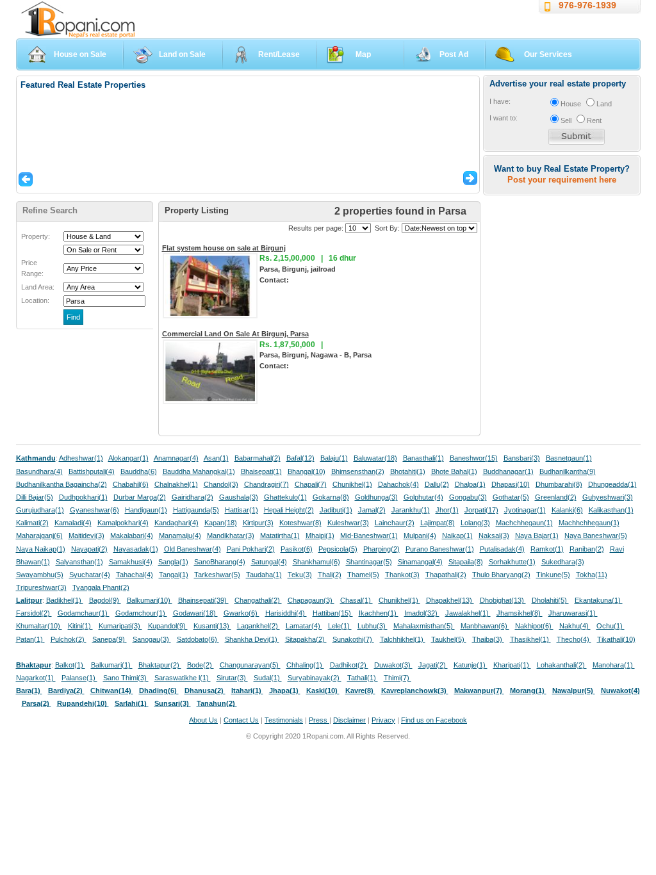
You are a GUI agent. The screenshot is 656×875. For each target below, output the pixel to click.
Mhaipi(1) (320, 535)
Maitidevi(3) (86, 535)
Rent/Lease (279, 54)
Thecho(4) (574, 639)
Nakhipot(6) (534, 626)
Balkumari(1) (112, 665)
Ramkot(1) (547, 549)
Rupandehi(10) (83, 703)
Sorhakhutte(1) (512, 562)
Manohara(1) (614, 665)
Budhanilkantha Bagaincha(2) (61, 484)
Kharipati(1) (512, 665)
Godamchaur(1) (84, 613)
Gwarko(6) (241, 613)
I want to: (503, 118)
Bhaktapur (33, 665)
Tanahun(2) (217, 703)
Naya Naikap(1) (40, 549)
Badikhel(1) (64, 600)
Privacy (383, 720)
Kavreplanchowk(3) (414, 690)
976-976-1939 (587, 5)
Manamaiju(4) (180, 535)
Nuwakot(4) (620, 690)
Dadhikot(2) (349, 665)
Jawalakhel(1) (468, 613)
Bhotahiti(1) (407, 471)
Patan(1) (30, 639)
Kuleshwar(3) (348, 523)
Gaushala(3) (238, 497)
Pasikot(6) (297, 549)
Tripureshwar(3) (41, 587)
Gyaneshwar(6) (94, 510)
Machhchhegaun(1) (589, 523)
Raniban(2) (587, 549)
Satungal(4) (269, 562)
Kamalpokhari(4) (123, 523)
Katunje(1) (471, 665)
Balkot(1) (70, 665)
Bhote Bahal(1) (454, 471)
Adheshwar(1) (81, 458)
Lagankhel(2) (258, 626)
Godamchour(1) (141, 613)
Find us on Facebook (434, 720)
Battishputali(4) (92, 471)
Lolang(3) (475, 523)
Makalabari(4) (131, 535)
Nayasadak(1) (135, 549)
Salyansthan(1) (79, 562)
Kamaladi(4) (73, 523)
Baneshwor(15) (474, 458)
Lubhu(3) (372, 626)
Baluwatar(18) (375, 458)
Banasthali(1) (423, 458)
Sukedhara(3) (562, 562)
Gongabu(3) (468, 497)
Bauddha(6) (138, 471)
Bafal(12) (300, 458)
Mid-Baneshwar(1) (369, 535)
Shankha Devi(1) (252, 639)
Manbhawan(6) (485, 626)
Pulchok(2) (68, 639)
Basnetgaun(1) (569, 458)
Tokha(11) (591, 574)
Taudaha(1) (264, 574)
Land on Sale (182, 54)
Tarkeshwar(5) (217, 574)
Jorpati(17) (481, 510)
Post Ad (453, 54)
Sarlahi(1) (132, 703)
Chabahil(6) (131, 484)
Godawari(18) (195, 613)
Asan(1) (216, 458)
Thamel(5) (363, 574)
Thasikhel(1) (530, 639)
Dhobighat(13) (503, 600)
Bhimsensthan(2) (357, 471)
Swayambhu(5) (39, 574)
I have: (500, 101)
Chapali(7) (311, 484)
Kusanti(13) (212, 626)
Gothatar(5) (511, 497)
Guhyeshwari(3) (607, 497)
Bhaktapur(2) (159, 665)
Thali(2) (329, 574)
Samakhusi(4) (130, 562)
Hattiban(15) (333, 613)
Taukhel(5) (448, 639)
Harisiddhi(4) (286, 613)
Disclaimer (349, 720)
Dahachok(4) (398, 484)
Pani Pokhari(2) (251, 549)
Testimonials (284, 720)
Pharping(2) (381, 549)
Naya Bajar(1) (537, 535)
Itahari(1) (247, 690)
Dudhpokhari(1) (83, 497)
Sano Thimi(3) (126, 678)
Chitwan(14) (111, 690)
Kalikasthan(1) (611, 510)
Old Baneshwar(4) (192, 549)
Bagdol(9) (105, 600)
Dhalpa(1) (470, 484)
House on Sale (80, 54)
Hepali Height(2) (289, 510)
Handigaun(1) (146, 510)
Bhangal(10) (306, 471)
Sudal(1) (268, 678)
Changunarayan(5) (250, 665)
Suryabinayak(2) (314, 678)
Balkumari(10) (149, 600)
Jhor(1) (447, 510)
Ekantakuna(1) (599, 600)
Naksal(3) (494, 535)
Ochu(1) (610, 626)
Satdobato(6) (198, 639)
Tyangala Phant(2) (100, 587)
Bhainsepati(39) (203, 600)
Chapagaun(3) (311, 600)
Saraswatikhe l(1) (182, 678)
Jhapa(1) (284, 690)
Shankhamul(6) (316, 562)
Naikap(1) (457, 535)
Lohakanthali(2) (562, 665)
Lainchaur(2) (394, 523)
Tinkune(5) (553, 574)
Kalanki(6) (567, 510)
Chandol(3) (221, 484)
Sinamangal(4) (420, 562)
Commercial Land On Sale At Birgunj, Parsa (235, 334)
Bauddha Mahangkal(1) (199, 471)
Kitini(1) (80, 626)
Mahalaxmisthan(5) (424, 626)
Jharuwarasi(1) (573, 613)
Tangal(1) (173, 574)
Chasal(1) (356, 600)
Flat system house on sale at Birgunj (224, 248)
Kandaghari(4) (176, 523)
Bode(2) (200, 665)
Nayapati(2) (89, 549)
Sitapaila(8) (465, 562)
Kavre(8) (360, 690)
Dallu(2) (437, 484)
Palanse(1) (79, 678)
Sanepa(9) (109, 639)
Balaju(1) (334, 458)
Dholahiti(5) (550, 600)
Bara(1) (29, 690)
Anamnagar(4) (176, 458)
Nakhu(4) (575, 626)
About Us (203, 720)
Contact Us (241, 720)
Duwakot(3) (393, 665)
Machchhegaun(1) (524, 523)
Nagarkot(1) (36, 678)
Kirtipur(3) (258, 523)
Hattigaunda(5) (196, 510)
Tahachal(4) (134, 574)
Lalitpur (29, 600)
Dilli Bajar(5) (34, 497)
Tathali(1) (362, 678)
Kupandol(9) (168, 626)
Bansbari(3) (522, 458)
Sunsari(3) (172, 703)
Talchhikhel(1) (402, 639)
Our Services (548, 54)
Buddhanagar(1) (508, 471)
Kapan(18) (220, 523)
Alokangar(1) (128, 458)
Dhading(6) (159, 690)
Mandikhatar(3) (230, 535)
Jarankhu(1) (410, 510)
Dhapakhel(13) (450, 600)
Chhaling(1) (305, 665)
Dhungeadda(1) (612, 484)
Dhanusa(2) (205, 690)
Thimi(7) (397, 678)
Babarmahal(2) (257, 458)
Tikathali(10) (616, 639)
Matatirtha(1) (280, 535)
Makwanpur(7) (479, 690)
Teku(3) (300, 574)
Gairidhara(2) (192, 497)
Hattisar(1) (241, 510)
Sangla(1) (173, 562)
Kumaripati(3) (120, 626)
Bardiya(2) (66, 690)
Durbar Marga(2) (139, 497)
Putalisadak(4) (502, 549)
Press (319, 720)
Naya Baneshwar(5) (595, 535)
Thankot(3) (402, 574)
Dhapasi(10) (510, 484)
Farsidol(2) (34, 613)
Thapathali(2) (445, 574)
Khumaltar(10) (39, 626)
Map (363, 54)
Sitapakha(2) (306, 639)
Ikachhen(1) (378, 613)
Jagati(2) (433, 665)
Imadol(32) (421, 613)
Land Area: (37, 287)
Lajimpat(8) (437, 523)
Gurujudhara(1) (40, 510)
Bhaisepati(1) (261, 471)
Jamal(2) (372, 510)
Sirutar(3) (232, 678)
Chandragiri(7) (266, 484)
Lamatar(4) (304, 626)
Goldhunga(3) (376, 497)
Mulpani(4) (420, 535)
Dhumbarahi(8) (559, 484)
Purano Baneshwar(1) (440, 549)
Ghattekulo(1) (285, 497)
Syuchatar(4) (89, 574)
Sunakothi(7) (353, 639)
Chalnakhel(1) (176, 484)
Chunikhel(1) (352, 484)
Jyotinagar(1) (525, 510)
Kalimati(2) (32, 523)
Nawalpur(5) (573, 690)
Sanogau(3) (152, 639)
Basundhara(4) (39, 471)
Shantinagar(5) (369, 562)
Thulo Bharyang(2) (501, 574)
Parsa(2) (36, 703)
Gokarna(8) (331, 497)
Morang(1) (528, 690)
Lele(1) (340, 626)
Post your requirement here (561, 179)
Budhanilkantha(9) (567, 471)
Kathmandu (36, 458)
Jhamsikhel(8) (519, 613)
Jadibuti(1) (336, 510)
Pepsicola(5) (337, 549)
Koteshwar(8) (300, 523)
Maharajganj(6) (39, 535)
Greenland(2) (556, 497)
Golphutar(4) (423, 497)
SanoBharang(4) (219, 562)
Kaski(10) (323, 690)
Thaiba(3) (488, 639)
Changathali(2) (258, 600)
